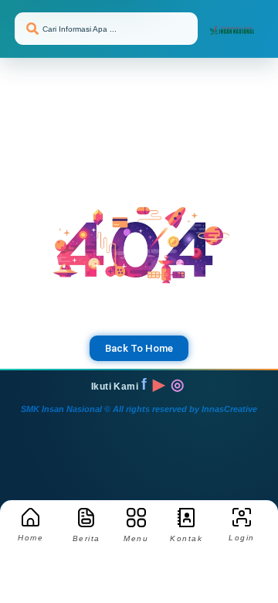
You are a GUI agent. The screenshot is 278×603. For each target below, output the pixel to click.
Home (30, 537)
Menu (136, 538)
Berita (86, 538)
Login (242, 537)
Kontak (186, 538)
